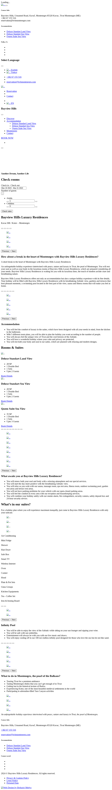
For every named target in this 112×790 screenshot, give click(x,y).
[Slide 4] (10, 228)
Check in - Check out (10, 185)
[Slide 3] (8, 228)
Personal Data (13, 783)
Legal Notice (12, 780)
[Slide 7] (18, 429)
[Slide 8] (21, 429)
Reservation (12, 91)
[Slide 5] (13, 291)
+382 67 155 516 (14, 77)
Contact (10, 96)
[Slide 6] (16, 429)
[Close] (6, 5)
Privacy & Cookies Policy (18, 778)
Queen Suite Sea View (16, 36)
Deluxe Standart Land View (19, 31)
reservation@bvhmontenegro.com (21, 82)
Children (10, 203)
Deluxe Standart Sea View (18, 34)
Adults (9, 198)
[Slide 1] (2, 228)
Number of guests (8, 191)
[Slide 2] (5, 228)
